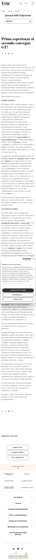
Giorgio (17, 142)
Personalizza (17, 295)
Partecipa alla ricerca (9, 474)
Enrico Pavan (9, 436)
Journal (10, 11)
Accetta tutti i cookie (18, 290)
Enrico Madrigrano (9, 139)
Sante (19, 248)
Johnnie (11, 248)
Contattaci (18, 447)
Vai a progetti (17, 457)
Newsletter (9, 481)
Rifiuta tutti (18, 299)
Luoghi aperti (17, 452)
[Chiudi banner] (34, 259)
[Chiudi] (26, 554)
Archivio (17, 11)
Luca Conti (25, 223)
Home (3, 11)
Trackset (20, 158)
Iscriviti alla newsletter (18, 556)
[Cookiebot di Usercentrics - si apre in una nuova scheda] (23, 259)
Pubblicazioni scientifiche (9, 487)
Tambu (7, 161)
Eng (26, 3)
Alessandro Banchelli (10, 223)
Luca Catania (22, 137)
